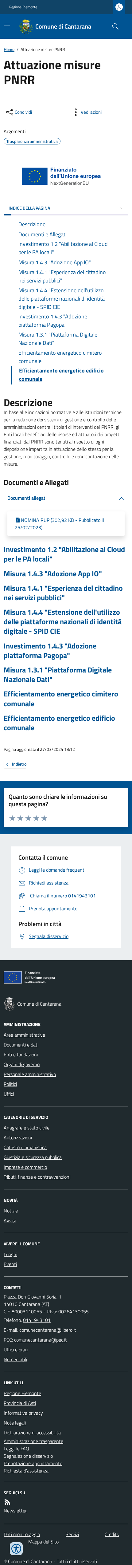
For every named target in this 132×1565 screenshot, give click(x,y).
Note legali (15, 1422)
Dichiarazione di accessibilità (32, 1432)
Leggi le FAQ (16, 1448)
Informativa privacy (23, 1413)
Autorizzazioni (18, 1137)
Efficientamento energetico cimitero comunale (61, 698)
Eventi (10, 1264)
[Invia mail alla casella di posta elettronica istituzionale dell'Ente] (47, 1330)
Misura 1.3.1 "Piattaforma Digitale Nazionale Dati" (58, 674)
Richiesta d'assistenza (26, 1470)
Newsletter (15, 1510)
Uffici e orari (16, 1349)
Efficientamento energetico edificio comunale (59, 722)
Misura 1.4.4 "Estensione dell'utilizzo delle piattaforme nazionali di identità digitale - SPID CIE (63, 621)
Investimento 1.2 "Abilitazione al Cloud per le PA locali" (64, 554)
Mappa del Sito (43, 1541)
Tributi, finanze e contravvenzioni (37, 1177)
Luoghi (10, 1254)
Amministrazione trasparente (33, 1441)
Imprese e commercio (25, 1167)
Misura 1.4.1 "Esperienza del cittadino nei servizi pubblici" (63, 592)
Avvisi (10, 1220)
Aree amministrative (24, 1035)
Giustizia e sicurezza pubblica (33, 1157)
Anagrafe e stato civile (26, 1127)
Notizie (11, 1210)
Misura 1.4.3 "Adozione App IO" (53, 573)
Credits (112, 1534)
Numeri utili (15, 1359)
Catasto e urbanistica (25, 1147)
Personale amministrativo (30, 1074)
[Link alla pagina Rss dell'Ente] (7, 1502)
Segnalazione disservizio (28, 1456)
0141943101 (37, 1320)
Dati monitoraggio (22, 1534)
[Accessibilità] (16, 1549)
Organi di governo (22, 1064)
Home (9, 49)
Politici (10, 1084)
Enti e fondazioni (21, 1054)
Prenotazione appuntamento (33, 1463)
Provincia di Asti (20, 1403)
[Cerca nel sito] (113, 26)
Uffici (9, 1094)
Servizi (72, 1534)
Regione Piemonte (23, 7)
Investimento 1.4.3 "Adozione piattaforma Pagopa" (50, 650)
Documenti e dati (21, 1044)
